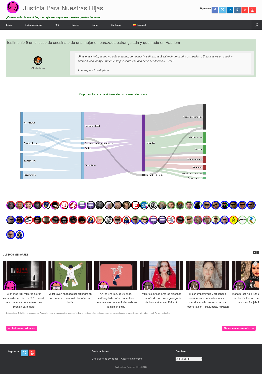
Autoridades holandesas (28, 313)
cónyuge (105, 313)
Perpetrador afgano (141, 313)
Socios (75, 25)
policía (154, 313)
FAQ (57, 25)
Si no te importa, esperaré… (239, 328)
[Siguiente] (257, 252)
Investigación (84, 313)
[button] (256, 25)
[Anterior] (254, 252)
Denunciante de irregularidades (53, 313)
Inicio (9, 25)
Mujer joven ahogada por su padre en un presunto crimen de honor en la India (70, 298)
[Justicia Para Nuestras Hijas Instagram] (237, 10)
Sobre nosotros (33, 25)
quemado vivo (164, 313)
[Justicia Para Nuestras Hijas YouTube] (252, 10)
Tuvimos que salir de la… (21, 328)
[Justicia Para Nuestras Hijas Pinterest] (245, 10)
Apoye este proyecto (131, 358)
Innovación (72, 313)
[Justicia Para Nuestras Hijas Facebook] (215, 10)
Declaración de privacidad (105, 358)
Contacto (116, 25)
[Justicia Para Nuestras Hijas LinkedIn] (230, 10)
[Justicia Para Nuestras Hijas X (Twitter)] (222, 10)
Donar (95, 25)
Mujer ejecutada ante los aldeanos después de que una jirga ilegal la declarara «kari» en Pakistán (161, 298)
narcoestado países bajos (121, 313)
